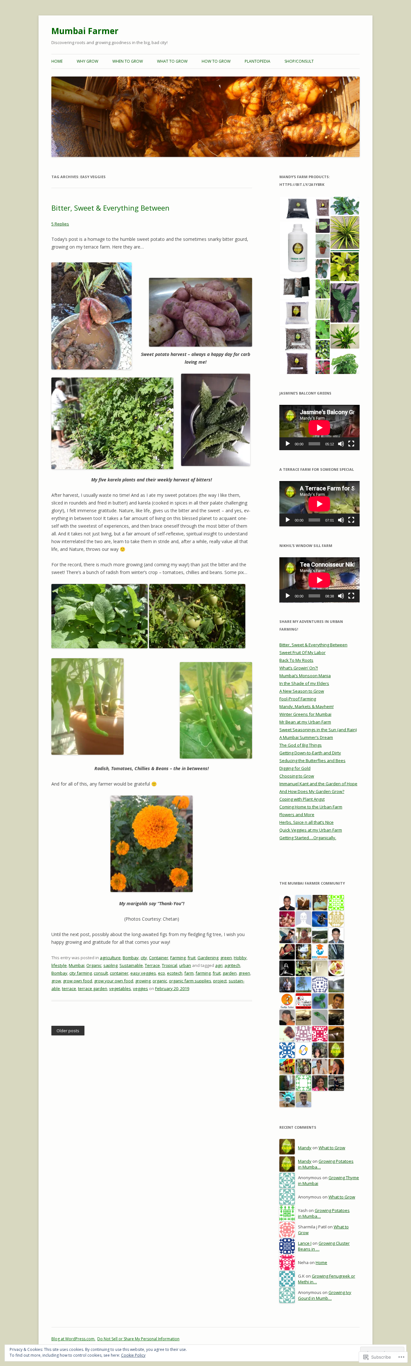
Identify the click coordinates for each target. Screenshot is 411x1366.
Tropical (169, 965)
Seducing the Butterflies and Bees (312, 760)
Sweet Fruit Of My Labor (302, 652)
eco (161, 973)
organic (160, 981)
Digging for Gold (294, 768)
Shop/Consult (299, 61)
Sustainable (131, 965)
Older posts (68, 1031)
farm (189, 973)
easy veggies (143, 973)
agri (219, 965)
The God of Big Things (300, 745)
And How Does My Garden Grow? (311, 791)
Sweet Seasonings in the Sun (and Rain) (318, 730)
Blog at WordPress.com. (73, 1339)
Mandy (304, 1148)
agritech (232, 965)
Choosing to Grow (296, 776)
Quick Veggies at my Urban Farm (310, 830)
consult (101, 973)
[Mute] (341, 444)
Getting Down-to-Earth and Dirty (310, 753)
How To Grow (216, 61)
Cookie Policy (133, 1355)
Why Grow (87, 61)
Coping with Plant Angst (302, 799)
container (119, 973)
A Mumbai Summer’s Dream (306, 737)
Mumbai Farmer (84, 31)
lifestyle (59, 965)
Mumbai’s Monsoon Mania (305, 675)
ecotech (174, 973)
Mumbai (76, 965)
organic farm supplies (190, 981)
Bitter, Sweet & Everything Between (110, 208)
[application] (319, 427)
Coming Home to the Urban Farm (310, 807)
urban (185, 965)
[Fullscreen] (351, 444)
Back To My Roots (296, 660)
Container (158, 958)
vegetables (120, 988)
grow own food (77, 981)
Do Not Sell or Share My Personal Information (138, 1339)
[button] (297, 208)
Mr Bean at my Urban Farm (305, 722)
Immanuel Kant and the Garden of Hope (318, 784)
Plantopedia (257, 61)
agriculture (110, 958)
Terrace (152, 965)
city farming (80, 973)
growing (143, 981)
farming (203, 973)
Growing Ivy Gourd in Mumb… (324, 1295)
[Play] (287, 444)
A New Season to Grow (301, 691)
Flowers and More (296, 814)
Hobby (240, 958)
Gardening (207, 958)
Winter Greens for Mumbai (305, 714)
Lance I (304, 1243)
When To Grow (127, 61)
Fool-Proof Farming (297, 699)
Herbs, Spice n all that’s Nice (306, 822)
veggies (140, 988)
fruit (192, 958)
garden (230, 973)
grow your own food (113, 981)
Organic (93, 965)
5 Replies (60, 224)
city (144, 958)
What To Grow (172, 61)
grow (56, 981)
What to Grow (332, 1148)
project (220, 981)
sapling (110, 965)
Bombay (131, 958)
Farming (178, 958)
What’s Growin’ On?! (298, 668)
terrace (69, 988)
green (226, 958)
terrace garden (92, 988)
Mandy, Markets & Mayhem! (306, 706)
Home (57, 61)
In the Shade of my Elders (304, 683)
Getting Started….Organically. (307, 838)
